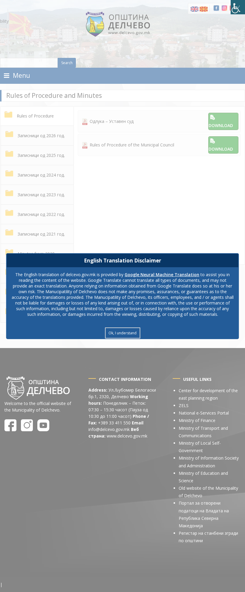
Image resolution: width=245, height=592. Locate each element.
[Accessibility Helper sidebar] (238, 7)
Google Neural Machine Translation (162, 274)
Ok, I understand (122, 333)
